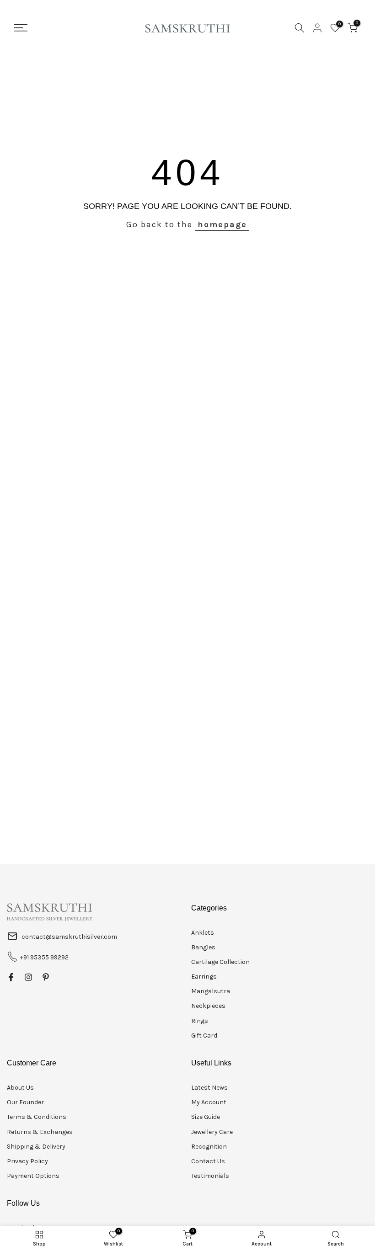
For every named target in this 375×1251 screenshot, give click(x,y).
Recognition (209, 1146)
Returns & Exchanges (40, 1132)
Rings (199, 1021)
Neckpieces (208, 1006)
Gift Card (204, 1035)
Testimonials (210, 1176)
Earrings (204, 976)
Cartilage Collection (220, 962)
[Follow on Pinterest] (46, 977)
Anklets (202, 933)
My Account (208, 1102)
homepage (222, 224)
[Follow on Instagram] (28, 977)
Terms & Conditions (36, 1117)
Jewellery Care (212, 1132)
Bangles (203, 947)
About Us (20, 1087)
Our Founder (25, 1102)
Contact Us (208, 1161)
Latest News (209, 1087)
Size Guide (205, 1117)
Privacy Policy (27, 1161)
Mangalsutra (210, 991)
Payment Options (33, 1176)
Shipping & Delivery (36, 1146)
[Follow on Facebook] (11, 977)
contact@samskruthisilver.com (69, 937)
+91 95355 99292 (44, 957)
